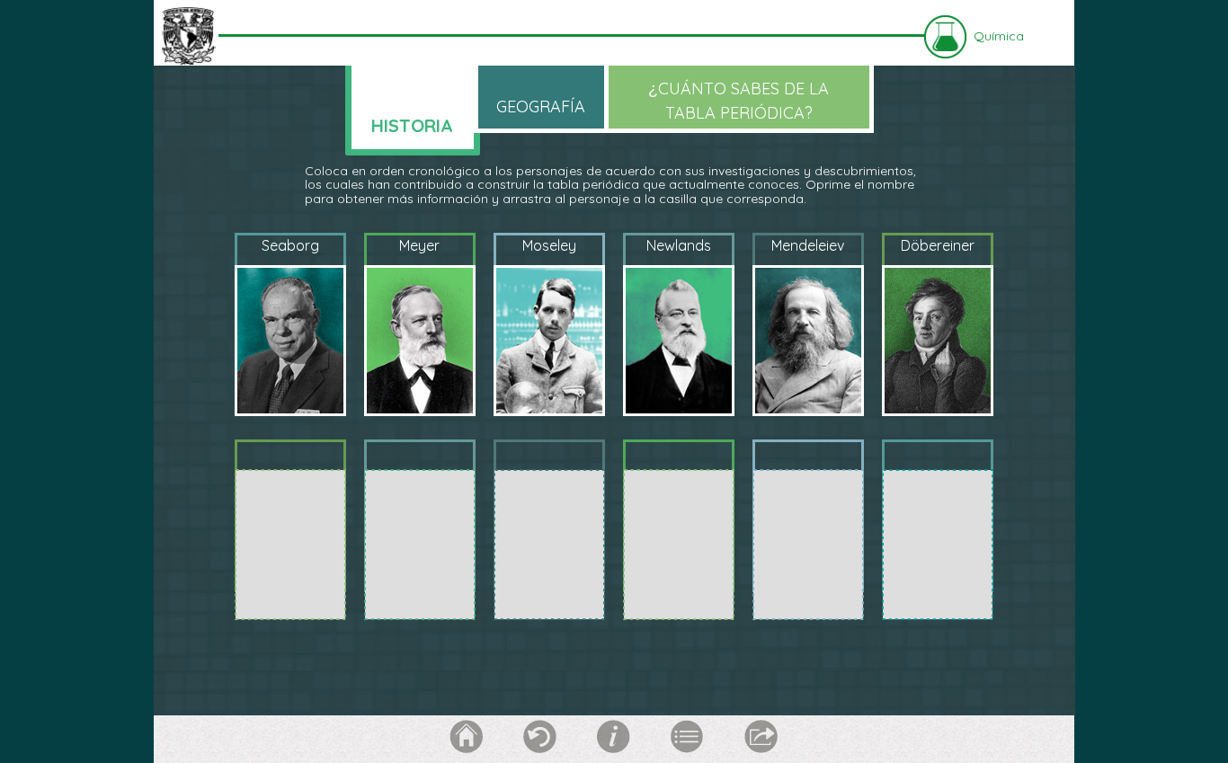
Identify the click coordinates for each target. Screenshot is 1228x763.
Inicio (466, 737)
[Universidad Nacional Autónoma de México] (188, 35)
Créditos (688, 737)
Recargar (540, 737)
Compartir (761, 737)
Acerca (614, 737)
